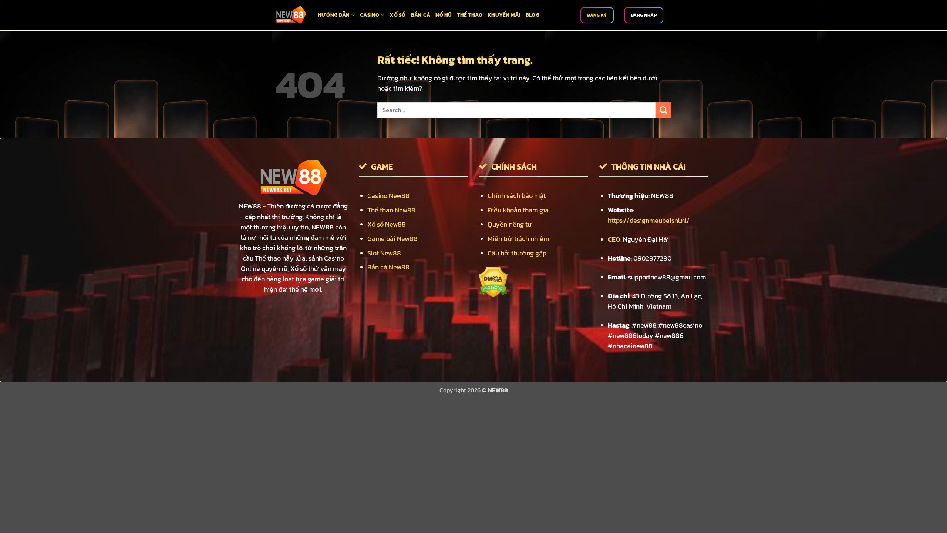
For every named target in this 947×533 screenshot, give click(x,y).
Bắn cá (421, 15)
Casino (370, 15)
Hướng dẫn (334, 15)
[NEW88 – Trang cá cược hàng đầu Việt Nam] (291, 15)
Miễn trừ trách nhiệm (518, 239)
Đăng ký (597, 15)
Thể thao (469, 15)
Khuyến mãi (504, 15)
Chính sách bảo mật (517, 196)
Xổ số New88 (386, 224)
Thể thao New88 (391, 210)
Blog (532, 15)
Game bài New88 (392, 239)
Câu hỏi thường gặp (517, 253)
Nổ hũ (443, 15)
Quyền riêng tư (510, 224)
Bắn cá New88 (388, 267)
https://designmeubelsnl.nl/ (649, 220)
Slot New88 (384, 253)
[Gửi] (663, 110)
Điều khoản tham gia (518, 210)
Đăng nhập (644, 15)
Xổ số (397, 15)
